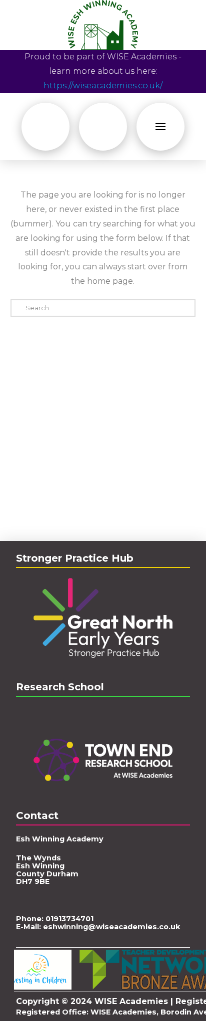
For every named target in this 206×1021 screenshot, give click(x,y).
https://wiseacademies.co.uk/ (103, 85)
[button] (46, 127)
